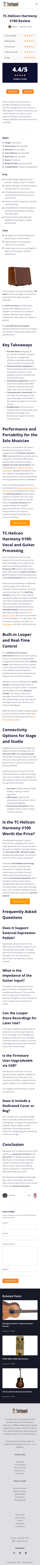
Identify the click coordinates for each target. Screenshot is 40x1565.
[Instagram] (26, 1553)
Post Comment (10, 1281)
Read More (12, 91)
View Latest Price (20, 523)
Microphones (20, 1500)
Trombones (20, 1526)
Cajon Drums (19, 1517)
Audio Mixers (20, 1494)
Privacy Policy (20, 1465)
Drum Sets (20, 1514)
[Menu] (37, 4)
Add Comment (8, 1244)
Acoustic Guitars (20, 1488)
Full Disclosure (30, 1434)
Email (5, 1233)
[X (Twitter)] (20, 1553)
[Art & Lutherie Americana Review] (20, 1378)
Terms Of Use (20, 1467)
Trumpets (20, 1523)
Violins (20, 1520)
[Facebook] (14, 1553)
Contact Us (20, 1473)
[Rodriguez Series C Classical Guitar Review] (20, 1310)
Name (5, 1223)
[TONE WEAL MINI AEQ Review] (20, 1345)
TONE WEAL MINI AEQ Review (15, 1359)
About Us (20, 1462)
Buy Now (27, 91)
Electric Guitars (20, 1491)
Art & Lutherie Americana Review (17, 1391)
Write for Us (20, 1470)
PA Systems (20, 1497)
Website (5, 1269)
